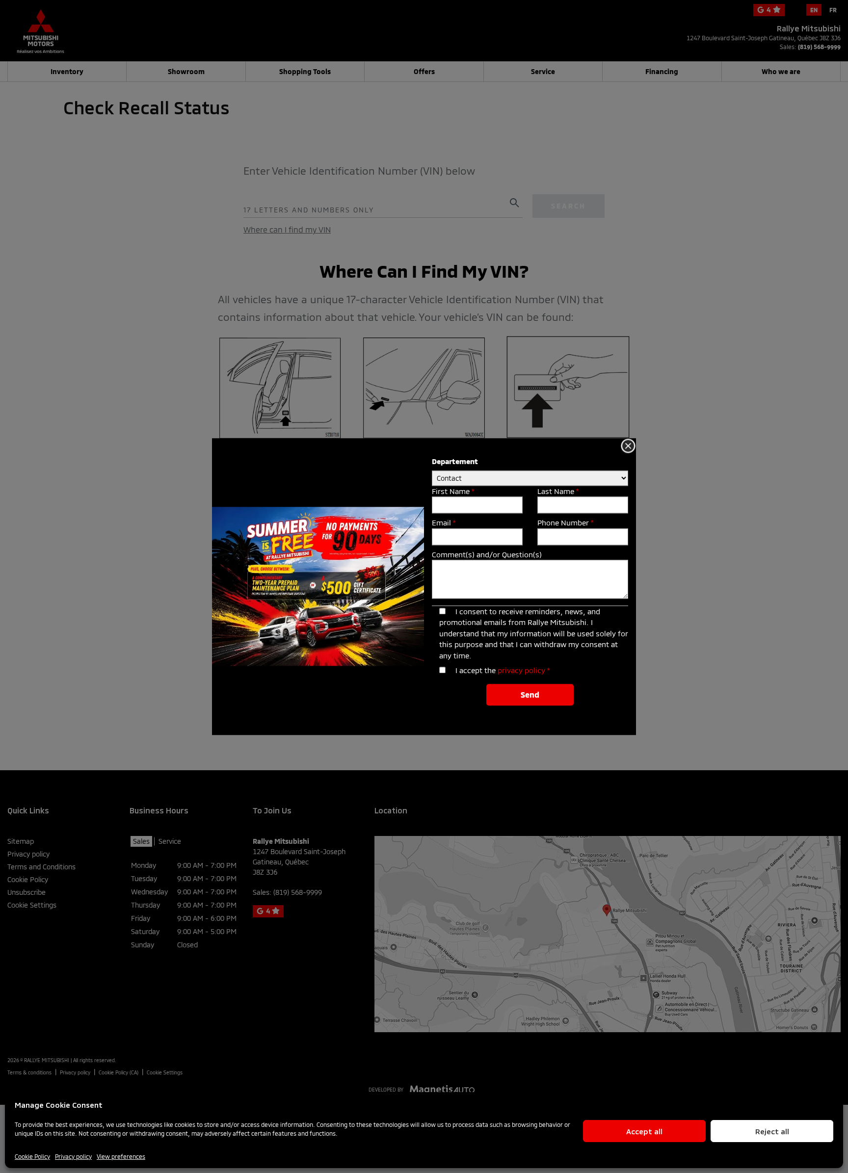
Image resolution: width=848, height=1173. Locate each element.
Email (443, 523)
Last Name (558, 491)
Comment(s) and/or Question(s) (487, 554)
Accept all (644, 1131)
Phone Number (565, 523)
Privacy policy (73, 1156)
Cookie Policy (32, 1156)
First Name (453, 491)
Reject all (772, 1131)
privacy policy (521, 670)
